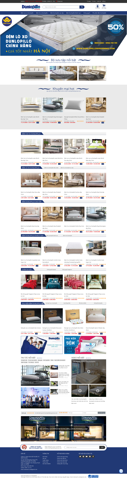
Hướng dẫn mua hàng (62, 463)
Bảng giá (40, 360)
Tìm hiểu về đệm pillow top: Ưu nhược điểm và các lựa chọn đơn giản (64, 374)
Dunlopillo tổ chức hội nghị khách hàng (31, 404)
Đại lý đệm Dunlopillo (60, 360)
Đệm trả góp (24, 362)
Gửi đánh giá (101, 412)
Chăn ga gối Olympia (51, 269)
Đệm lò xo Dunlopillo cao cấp (67, 167)
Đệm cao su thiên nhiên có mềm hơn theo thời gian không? (64, 391)
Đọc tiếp (46, 383)
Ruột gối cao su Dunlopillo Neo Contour (31, 328)
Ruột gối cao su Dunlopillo (51, 303)
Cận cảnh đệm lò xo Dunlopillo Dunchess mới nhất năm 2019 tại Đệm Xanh (79, 401)
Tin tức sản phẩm (32, 360)
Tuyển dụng (45, 460)
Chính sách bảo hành (62, 460)
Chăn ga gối (86, 13)
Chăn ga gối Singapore (67, 269)
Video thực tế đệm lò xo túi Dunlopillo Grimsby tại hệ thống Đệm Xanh (97, 401)
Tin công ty (31, 362)
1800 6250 (38, 1)
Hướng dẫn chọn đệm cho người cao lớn (64, 366)
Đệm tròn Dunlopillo (67, 235)
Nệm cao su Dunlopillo (28, 76)
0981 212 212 (29, 1)
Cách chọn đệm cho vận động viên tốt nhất (63, 383)
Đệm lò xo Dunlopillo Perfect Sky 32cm (74, 226)
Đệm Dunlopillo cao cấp (57, 13)
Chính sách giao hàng (62, 456)
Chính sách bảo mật (62, 462)
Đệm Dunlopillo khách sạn (73, 13)
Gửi (102, 447)
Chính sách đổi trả (61, 458)
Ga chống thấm (67, 303)
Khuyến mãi (24, 360)
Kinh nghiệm (46, 360)
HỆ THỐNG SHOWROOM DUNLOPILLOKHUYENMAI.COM (63, 429)
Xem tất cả (39, 358)
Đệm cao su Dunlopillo (27, 13)
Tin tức (94, 1)
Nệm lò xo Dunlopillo (57, 76)
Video (52, 360)
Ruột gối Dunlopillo (98, 303)
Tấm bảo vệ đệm (82, 303)
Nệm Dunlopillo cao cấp (86, 77)
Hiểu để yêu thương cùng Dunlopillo (84, 361)
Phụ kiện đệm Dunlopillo (99, 13)
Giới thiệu (45, 456)
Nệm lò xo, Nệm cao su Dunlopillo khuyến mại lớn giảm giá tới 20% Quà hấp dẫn (35, 382)
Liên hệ (99, 1)
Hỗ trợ (103, 1)
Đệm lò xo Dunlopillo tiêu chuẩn (51, 167)
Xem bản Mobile (47, 463)
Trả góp (89, 1)
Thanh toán (45, 462)
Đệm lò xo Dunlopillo (42, 13)
